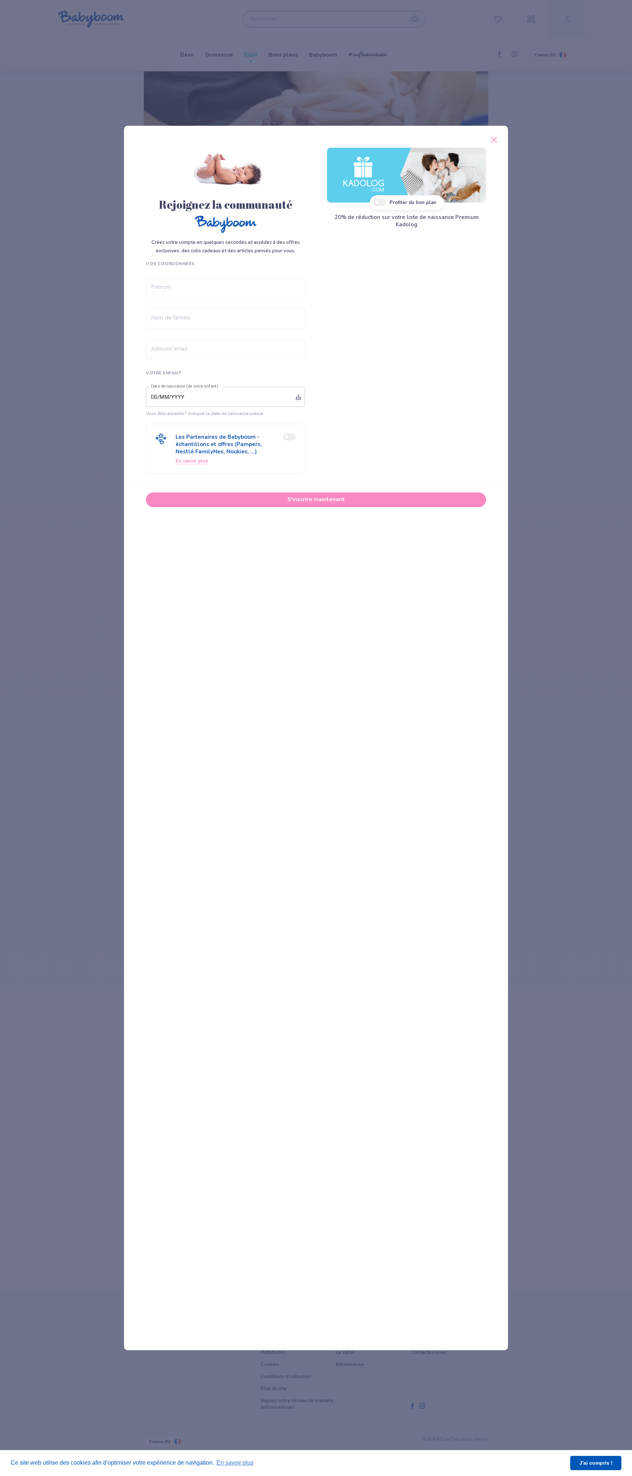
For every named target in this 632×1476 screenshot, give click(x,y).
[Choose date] (298, 397)
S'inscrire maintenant (316, 499)
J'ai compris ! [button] (596, 1463)
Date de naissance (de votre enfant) (184, 386)
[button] (225, 448)
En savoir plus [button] (235, 1463)
